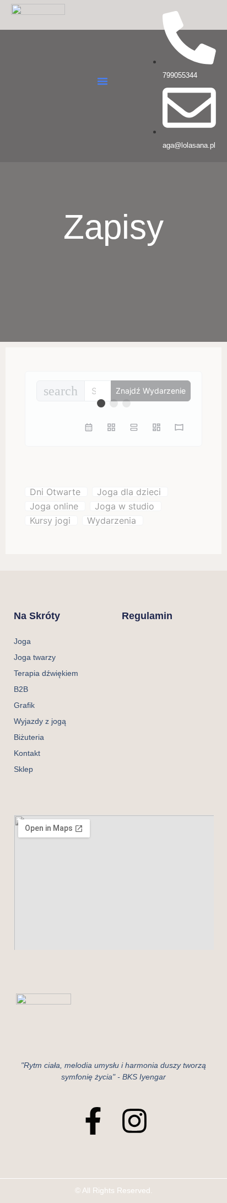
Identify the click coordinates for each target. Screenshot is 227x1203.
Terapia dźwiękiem (46, 673)
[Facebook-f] (93, 1121)
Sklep (23, 769)
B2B (21, 689)
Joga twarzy (35, 657)
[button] (102, 81)
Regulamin (147, 615)
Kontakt (27, 753)
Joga (22, 641)
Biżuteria (29, 737)
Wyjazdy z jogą (40, 721)
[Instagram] (134, 1121)
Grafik (24, 705)
